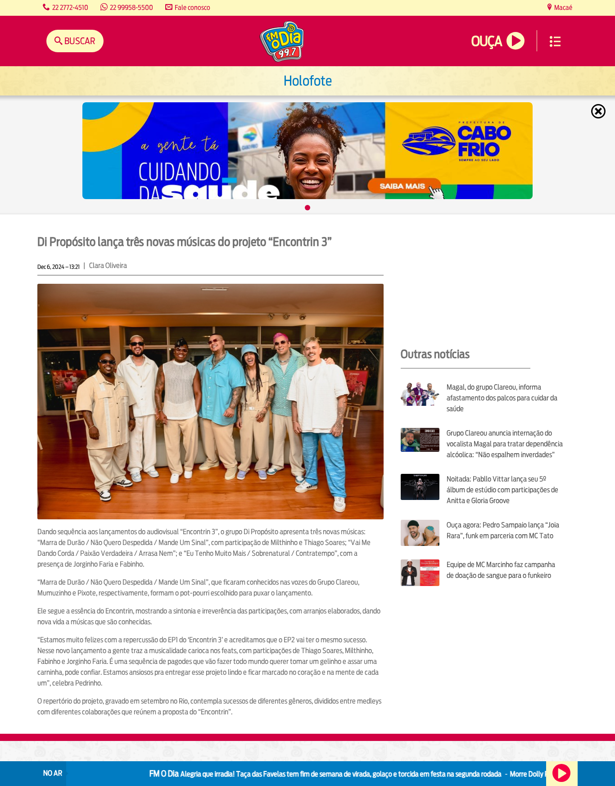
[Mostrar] (307, 207)
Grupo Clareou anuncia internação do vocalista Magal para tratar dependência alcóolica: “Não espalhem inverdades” (505, 444)
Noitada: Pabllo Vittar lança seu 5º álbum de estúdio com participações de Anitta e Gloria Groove (502, 490)
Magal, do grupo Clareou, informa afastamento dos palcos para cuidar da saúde (502, 398)
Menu (555, 41)
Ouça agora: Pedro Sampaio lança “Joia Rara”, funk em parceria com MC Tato (503, 530)
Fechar (599, 111)
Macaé (562, 7)
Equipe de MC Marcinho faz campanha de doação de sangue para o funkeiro (501, 570)
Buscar (79, 41)
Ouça (486, 41)
